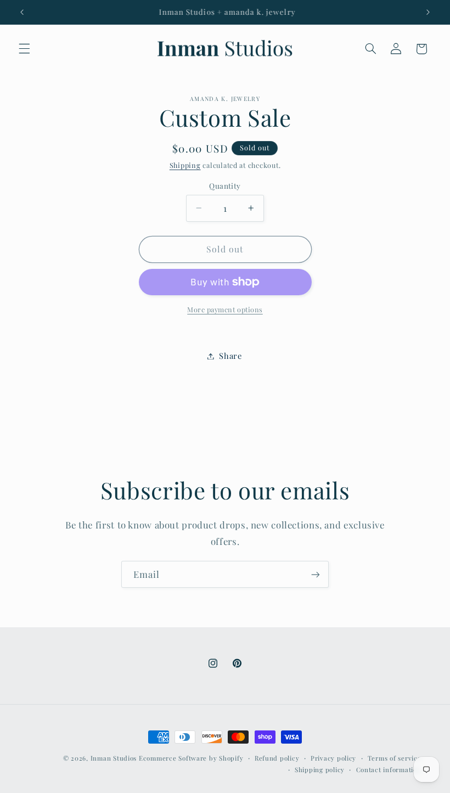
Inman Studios (114, 758)
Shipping (185, 165)
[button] (24, 48)
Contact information (388, 770)
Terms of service (394, 758)
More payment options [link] (225, 309)
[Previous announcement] (22, 12)
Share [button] (230, 355)
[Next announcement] (428, 12)
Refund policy (277, 758)
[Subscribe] (315, 574)
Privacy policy (333, 758)
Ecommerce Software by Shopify (191, 758)
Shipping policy (320, 770)
